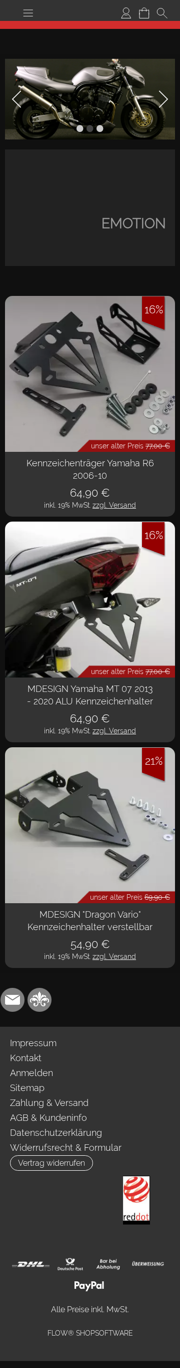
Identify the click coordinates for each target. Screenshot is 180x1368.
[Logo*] (90, 25)
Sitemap (27, 1088)
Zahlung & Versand (49, 1102)
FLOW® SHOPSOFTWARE (90, 1333)
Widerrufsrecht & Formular (66, 1147)
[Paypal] (89, 1285)
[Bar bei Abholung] (109, 1264)
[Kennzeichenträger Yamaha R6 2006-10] (90, 374)
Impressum (33, 1043)
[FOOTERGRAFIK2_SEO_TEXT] (136, 1180)
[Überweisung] (147, 1264)
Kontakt (26, 1058)
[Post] (69, 1264)
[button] (28, 12)
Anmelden (31, 1073)
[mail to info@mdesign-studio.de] (12, 999)
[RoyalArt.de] (39, 999)
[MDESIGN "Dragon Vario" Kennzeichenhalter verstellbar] (90, 825)
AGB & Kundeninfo (48, 1117)
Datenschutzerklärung (56, 1132)
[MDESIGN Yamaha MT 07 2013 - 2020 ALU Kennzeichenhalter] (90, 600)
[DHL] (31, 1264)
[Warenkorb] (144, 12)
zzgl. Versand (114, 505)
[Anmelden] (126, 12)
